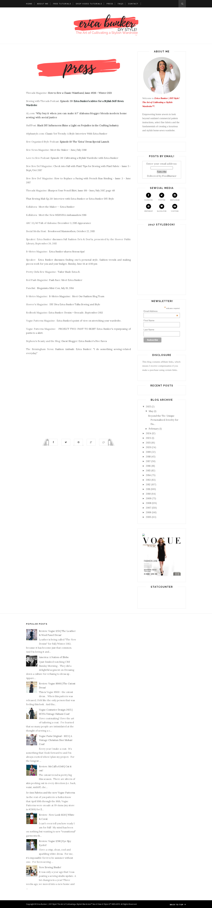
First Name (149, 320)
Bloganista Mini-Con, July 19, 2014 (55, 288)
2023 (148, 437)
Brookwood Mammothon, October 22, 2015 (71, 231)
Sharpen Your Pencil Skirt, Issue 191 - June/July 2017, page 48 (81, 190)
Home (29, 3)
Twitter (161, 200)
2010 (148, 493)
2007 (148, 507)
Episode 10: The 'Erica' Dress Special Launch (84, 141)
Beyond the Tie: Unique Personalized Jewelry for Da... (163, 419)
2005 (148, 517)
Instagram (174, 200)
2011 (148, 489)
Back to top (177, 904)
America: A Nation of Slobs (53, 657)
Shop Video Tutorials (89, 3)
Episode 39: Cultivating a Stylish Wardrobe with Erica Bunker (84, 157)
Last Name (149, 329)
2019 (148, 451)
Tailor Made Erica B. (69, 271)
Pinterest (148, 211)
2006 (148, 512)
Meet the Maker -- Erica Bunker (56, 206)
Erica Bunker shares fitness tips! (67, 251)
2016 (148, 465)
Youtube (175, 211)
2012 (148, 484)
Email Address (161, 311)
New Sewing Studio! (50, 867)
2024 (148, 433)
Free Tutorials (62, 3)
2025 (148, 406)
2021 (148, 442)
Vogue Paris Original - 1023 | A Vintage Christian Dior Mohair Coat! (55, 740)
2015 (148, 470)
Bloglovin (161, 211)
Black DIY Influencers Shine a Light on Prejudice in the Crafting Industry (78, 125)
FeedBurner (169, 175)
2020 (148, 447)
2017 (148, 461)
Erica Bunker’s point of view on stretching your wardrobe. (89, 320)
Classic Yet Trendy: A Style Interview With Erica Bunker (76, 133)
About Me (42, 3)
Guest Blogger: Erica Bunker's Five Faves (84, 341)
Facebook (148, 200)
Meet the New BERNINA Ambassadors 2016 (62, 215)
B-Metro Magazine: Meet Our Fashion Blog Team (76, 296)
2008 (148, 503)
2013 (148, 479)
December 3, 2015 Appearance (74, 223)
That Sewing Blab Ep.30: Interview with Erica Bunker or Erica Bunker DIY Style (70, 198)
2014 (148, 475)
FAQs (120, 3)
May (151, 411)
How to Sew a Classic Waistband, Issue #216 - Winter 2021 (80, 92)
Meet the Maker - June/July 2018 (68, 149)
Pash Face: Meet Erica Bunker (65, 280)
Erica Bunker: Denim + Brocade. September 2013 (76, 312)
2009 (148, 498)
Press (110, 3)
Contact (133, 3)
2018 (148, 456)
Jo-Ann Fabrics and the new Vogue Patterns (50, 792)
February (154, 428)
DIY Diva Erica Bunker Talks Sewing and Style (75, 304)
